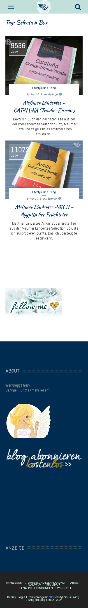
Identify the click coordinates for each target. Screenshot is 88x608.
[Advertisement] (44, 352)
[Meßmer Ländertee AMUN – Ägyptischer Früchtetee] (44, 169)
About (75, 582)
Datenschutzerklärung (46, 582)
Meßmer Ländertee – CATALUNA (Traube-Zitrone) (44, 106)
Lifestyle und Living (44, 88)
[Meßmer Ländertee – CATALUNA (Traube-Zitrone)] (44, 65)
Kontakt (34, 585)
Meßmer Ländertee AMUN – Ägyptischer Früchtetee (44, 210)
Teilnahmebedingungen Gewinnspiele (45, 588)
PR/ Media (53, 585)
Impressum (14, 582)
